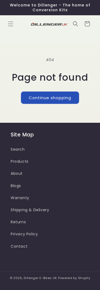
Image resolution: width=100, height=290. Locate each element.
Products (20, 161)
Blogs (16, 185)
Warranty (20, 197)
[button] (11, 24)
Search (18, 149)
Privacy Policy (24, 234)
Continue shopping (50, 98)
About (17, 173)
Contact (19, 246)
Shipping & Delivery (30, 210)
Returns (18, 222)
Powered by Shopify (74, 278)
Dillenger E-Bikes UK (40, 278)
